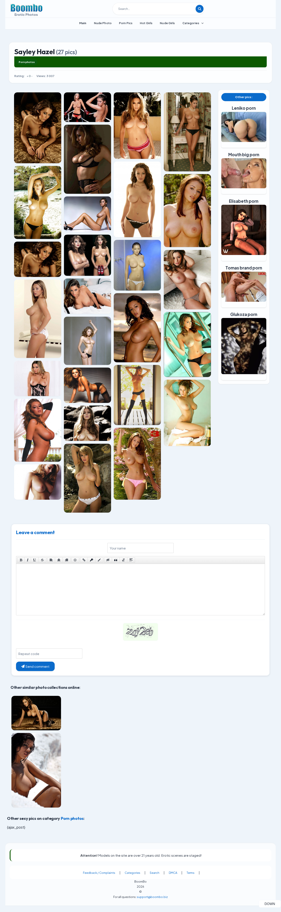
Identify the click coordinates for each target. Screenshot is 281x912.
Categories (132, 872)
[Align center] (59, 560)
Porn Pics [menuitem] (125, 23)
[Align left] (51, 560)
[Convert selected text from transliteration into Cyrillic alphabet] (123, 560)
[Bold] (21, 560)
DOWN (272, 904)
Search (154, 872)
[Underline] (35, 560)
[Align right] (66, 560)
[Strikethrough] (42, 560)
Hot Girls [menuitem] (146, 23)
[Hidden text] (108, 560)
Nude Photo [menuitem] (103, 23)
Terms (191, 872)
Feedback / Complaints (99, 872)
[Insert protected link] (91, 560)
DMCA (173, 872)
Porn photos (27, 62)
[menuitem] (83, 23)
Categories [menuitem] (190, 23)
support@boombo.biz (152, 897)
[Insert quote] (116, 560)
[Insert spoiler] (131, 560)
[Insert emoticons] (75, 560)
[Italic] (27, 560)
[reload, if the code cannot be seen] (140, 635)
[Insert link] (84, 560)
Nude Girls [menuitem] (167, 23)
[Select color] (99, 560)
